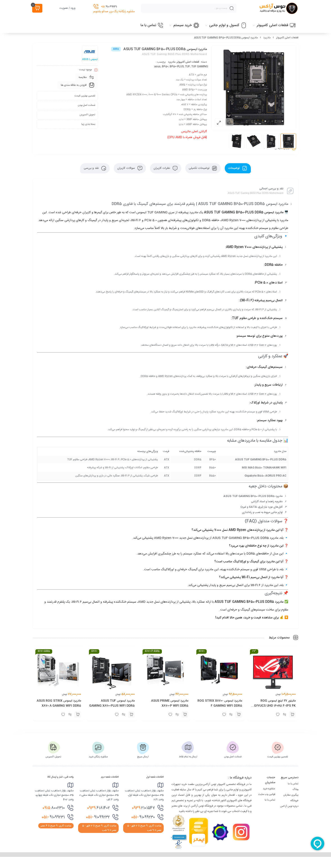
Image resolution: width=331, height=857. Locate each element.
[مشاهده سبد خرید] (37, 8)
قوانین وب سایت (266, 794)
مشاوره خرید (269, 789)
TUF (187, 66)
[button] (292, 714)
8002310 (54, 808)
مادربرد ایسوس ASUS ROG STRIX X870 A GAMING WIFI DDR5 (59, 703)
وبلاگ (295, 789)
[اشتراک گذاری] (229, 122)
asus (157, 66)
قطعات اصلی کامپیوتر (287, 37)
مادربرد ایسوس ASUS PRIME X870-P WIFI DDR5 (169, 703)
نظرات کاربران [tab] (162, 168)
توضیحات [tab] (234, 168)
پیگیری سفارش (290, 795)
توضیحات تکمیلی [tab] (199, 168)
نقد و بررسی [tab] (92, 168)
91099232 (98, 817)
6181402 (98, 808)
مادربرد (267, 37)
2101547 (143, 808)
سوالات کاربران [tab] (126, 168)
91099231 (53, 817)
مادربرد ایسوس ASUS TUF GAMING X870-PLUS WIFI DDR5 (112, 703)
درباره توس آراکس (289, 806)
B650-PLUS (177, 66)
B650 (165, 66)
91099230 (143, 817)
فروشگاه (294, 801)
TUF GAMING (199, 66)
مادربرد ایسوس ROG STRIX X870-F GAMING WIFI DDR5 (219, 703)
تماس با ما (293, 784)
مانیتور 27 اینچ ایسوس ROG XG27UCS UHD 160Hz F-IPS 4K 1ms (274, 705)
